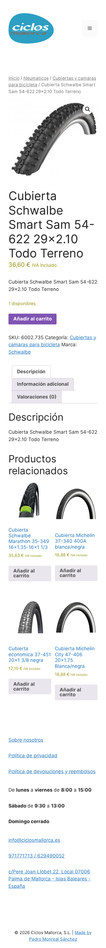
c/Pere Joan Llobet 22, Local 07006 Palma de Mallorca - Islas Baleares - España (49, 879)
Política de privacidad (32, 755)
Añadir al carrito (32, 319)
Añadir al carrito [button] (24, 573)
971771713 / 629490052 (36, 856)
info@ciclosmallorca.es (34, 840)
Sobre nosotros (25, 740)
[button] (88, 109)
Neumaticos (36, 78)
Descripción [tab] (31, 371)
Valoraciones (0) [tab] (37, 397)
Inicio (14, 78)
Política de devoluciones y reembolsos (52, 771)
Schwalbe (19, 352)
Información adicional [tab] (43, 384)
